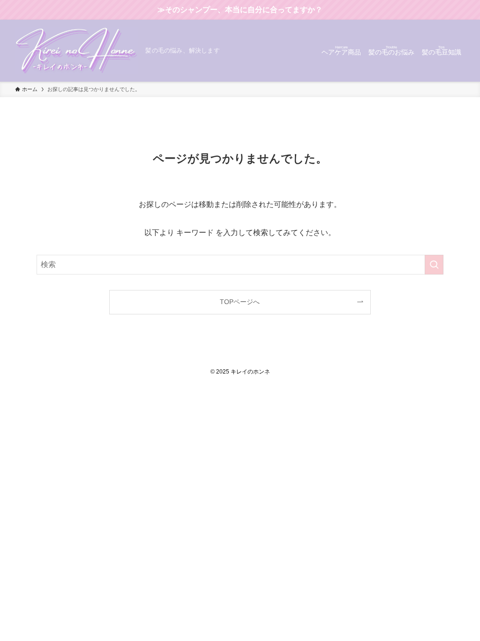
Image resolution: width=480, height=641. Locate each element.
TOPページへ (240, 301)
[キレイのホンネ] (76, 50)
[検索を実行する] (434, 265)
